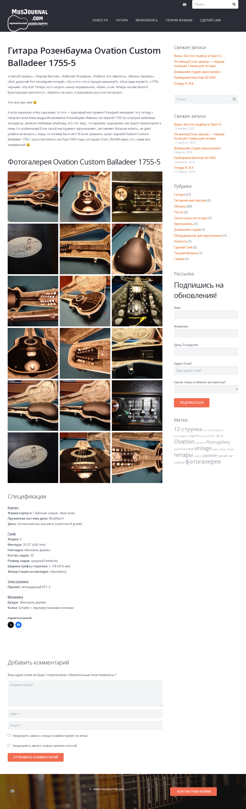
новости (198, 456)
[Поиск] (234, 4)
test (191, 449)
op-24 (219, 436)
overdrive (200, 442)
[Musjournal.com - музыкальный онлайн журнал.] (28, 20)
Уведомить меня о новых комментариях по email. (50, 736)
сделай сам (225, 456)
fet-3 (214, 430)
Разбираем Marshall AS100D (195, 77)
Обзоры (180, 206)
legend (193, 436)
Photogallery (218, 442)
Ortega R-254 (183, 83)
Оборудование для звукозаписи (198, 235)
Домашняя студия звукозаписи (197, 72)
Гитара (179, 194)
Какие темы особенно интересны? (200, 382)
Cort (205, 430)
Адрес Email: (183, 363)
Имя (177, 308)
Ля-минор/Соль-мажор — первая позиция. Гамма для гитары (199, 63)
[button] (130, 20)
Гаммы (179, 259)
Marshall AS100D (207, 436)
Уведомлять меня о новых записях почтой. (44, 746)
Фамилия (181, 326)
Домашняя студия (187, 229)
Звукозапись (183, 224)
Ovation (184, 441)
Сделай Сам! (183, 247)
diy (209, 430)
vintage (202, 448)
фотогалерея (203, 461)
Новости (180, 241)
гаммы (222, 449)
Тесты (178, 212)
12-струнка (188, 429)
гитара (230, 449)
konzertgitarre (181, 436)
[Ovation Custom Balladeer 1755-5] (33, 353)
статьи (179, 462)
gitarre (220, 430)
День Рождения (186, 345)
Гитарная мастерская (190, 200)
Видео (215, 449)
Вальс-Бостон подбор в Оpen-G (197, 56)
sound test (180, 449)
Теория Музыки (186, 253)
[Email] (184, 4)
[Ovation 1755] (33, 196)
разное (210, 455)
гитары (183, 454)
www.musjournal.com (108, 789)
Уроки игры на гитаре (190, 218)
